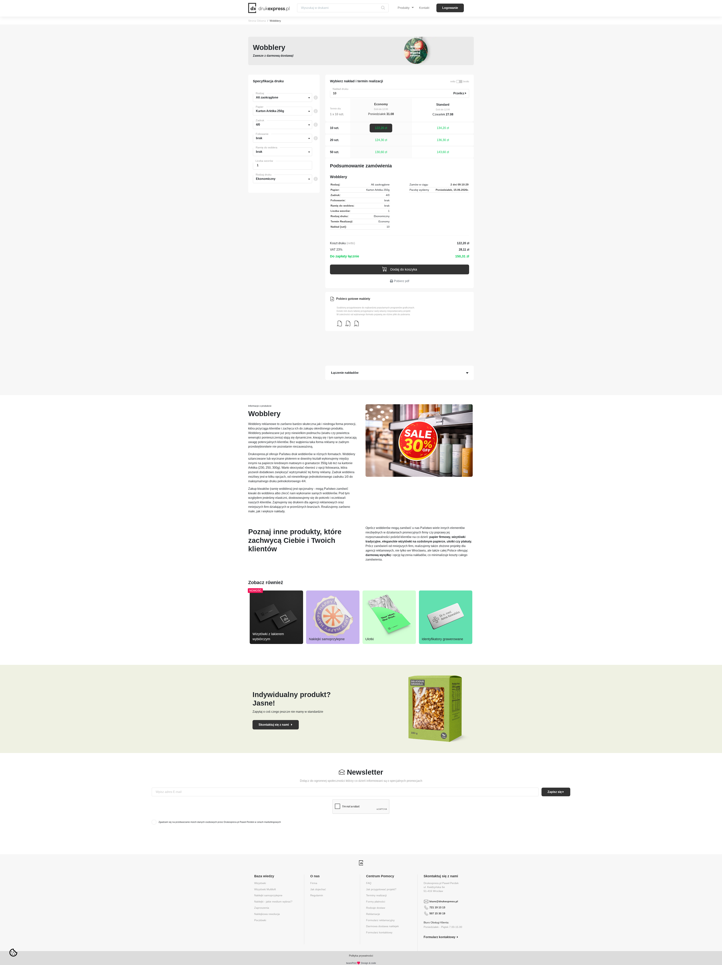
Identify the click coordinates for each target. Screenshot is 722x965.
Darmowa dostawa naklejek (382, 926)
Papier (259, 106)
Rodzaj (260, 93)
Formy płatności (375, 901)
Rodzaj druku (264, 174)
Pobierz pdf (401, 281)
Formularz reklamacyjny (380, 920)
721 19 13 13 (437, 907)
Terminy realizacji (376, 895)
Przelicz (459, 93)
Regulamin (316, 895)
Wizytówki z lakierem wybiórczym (268, 636)
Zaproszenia (261, 907)
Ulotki (369, 639)
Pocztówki (260, 920)
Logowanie (450, 7)
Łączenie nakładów (344, 372)
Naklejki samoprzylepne (327, 639)
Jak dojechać (318, 889)
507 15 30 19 (437, 913)
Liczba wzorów (264, 160)
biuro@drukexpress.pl (443, 901)
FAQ (368, 883)
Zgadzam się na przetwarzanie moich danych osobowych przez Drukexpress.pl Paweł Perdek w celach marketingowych (220, 822)
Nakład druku (340, 88)
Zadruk (260, 120)
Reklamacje (373, 913)
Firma (313, 883)
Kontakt (424, 7)
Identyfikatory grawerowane (442, 639)
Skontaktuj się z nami (274, 724)
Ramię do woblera (266, 147)
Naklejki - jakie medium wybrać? (273, 901)
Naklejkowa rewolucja (267, 913)
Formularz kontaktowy (379, 932)
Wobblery (275, 20)
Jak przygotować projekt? (381, 889)
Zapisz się (555, 791)
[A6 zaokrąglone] (339, 323)
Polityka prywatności (361, 955)
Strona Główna (257, 20)
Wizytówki (260, 883)
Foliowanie (262, 133)
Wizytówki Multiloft (265, 889)
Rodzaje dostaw (375, 907)
